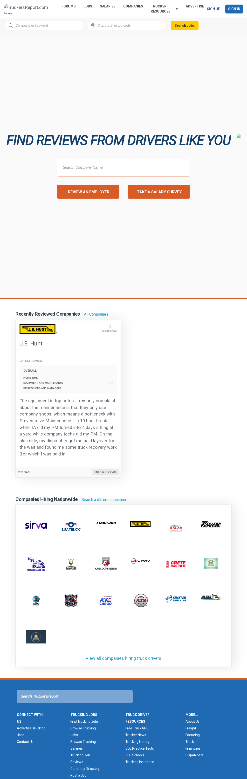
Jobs (87, 6)
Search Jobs (185, 25)
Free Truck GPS (137, 728)
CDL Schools (134, 755)
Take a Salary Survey (159, 192)
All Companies (96, 314)
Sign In (234, 9)
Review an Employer (88, 192)
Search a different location (104, 499)
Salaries (108, 6)
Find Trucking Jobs (84, 721)
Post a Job (78, 775)
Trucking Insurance (139, 762)
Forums (69, 6)
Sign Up (213, 9)
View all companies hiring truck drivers (123, 658)
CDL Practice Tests (139, 748)
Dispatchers (194, 755)
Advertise (195, 6)
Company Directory (85, 769)
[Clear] (79, 25)
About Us (192, 721)
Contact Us (25, 742)
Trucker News (135, 735)
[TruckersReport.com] (29, 9)
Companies (133, 6)
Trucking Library (137, 742)
